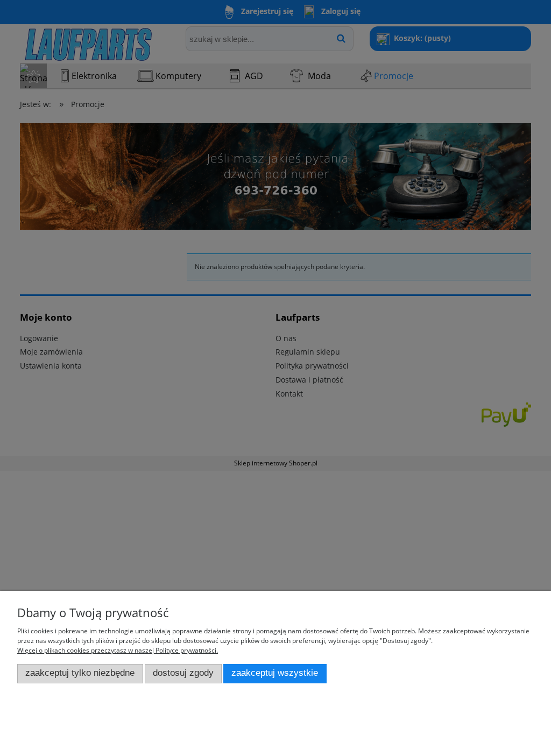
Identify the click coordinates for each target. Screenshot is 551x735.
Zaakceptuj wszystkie (274, 673)
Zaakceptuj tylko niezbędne (80, 673)
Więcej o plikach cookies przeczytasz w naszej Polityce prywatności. (117, 650)
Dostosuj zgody (183, 673)
